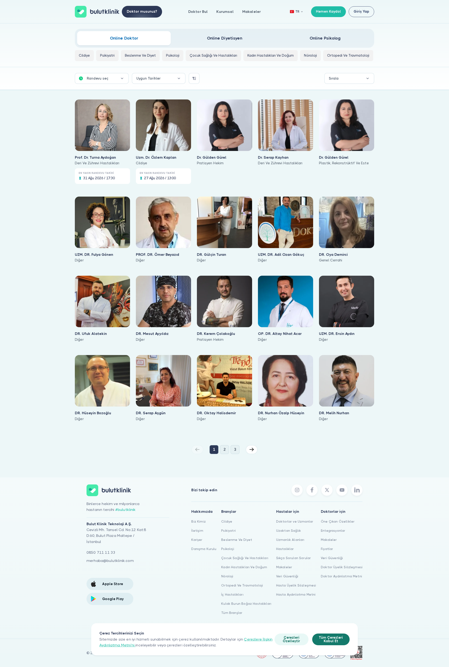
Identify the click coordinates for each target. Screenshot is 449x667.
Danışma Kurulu (203, 549)
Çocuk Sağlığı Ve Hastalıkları (244, 558)
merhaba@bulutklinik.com (110, 560)
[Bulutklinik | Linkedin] (356, 490)
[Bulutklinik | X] (327, 490)
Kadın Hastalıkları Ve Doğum (244, 567)
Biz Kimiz (198, 521)
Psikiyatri (228, 530)
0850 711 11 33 (101, 552)
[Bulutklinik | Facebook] (312, 490)
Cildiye (226, 521)
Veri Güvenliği (287, 576)
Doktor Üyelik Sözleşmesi (341, 567)
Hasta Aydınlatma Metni (296, 594)
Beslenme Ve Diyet (236, 540)
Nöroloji (227, 576)
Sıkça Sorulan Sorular (293, 558)
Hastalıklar (285, 549)
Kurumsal (224, 11)
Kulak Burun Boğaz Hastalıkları (246, 603)
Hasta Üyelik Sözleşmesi (296, 585)
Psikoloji (227, 549)
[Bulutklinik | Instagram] (297, 490)
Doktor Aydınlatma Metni (341, 576)
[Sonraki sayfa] (251, 449)
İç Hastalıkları (232, 594)
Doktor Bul (198, 11)
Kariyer (196, 540)
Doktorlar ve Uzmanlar (294, 521)
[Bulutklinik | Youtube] (342, 490)
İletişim (197, 530)
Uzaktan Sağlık (288, 530)
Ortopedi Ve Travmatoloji (242, 585)
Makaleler (251, 11)
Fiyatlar (327, 549)
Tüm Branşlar (231, 613)
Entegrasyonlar (333, 530)
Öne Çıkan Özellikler (338, 521)
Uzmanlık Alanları (290, 540)
